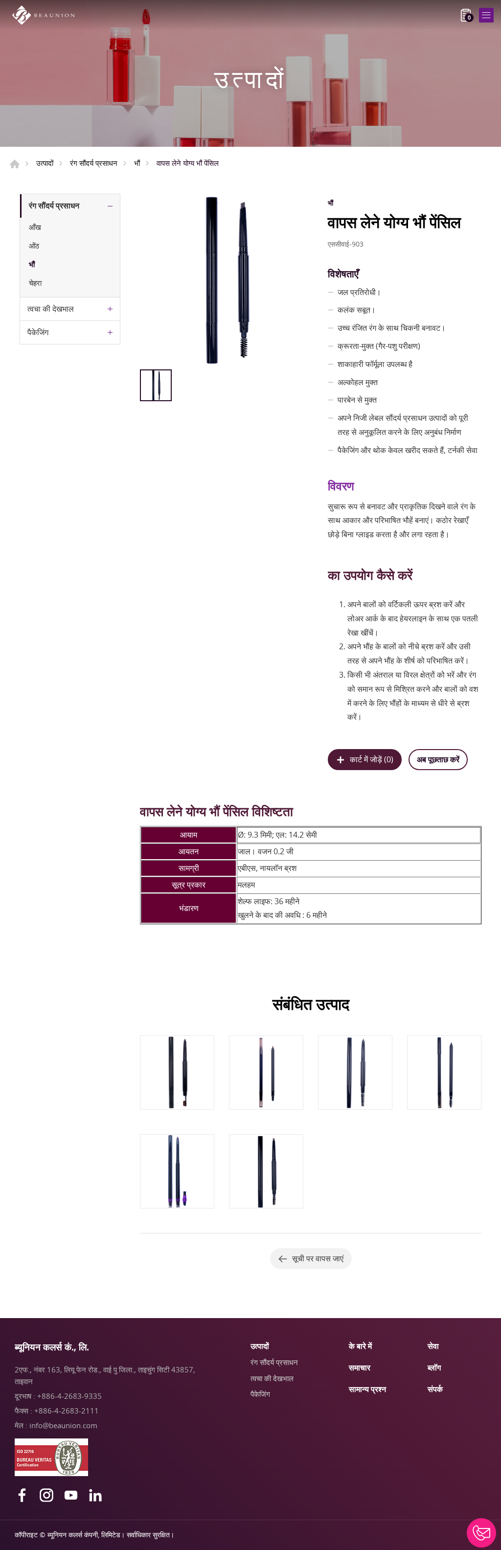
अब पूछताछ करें (438, 759)
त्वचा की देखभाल (50, 308)
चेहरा (35, 283)
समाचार (359, 1367)
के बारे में (360, 1346)
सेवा (433, 1346)
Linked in (95, 1495)
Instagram (46, 1495)
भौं (137, 163)
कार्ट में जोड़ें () (371, 759)
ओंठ (34, 246)
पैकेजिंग (37, 332)
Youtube (71, 1495)
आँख (35, 227)
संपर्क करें (481, 1533)
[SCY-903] (225, 279)
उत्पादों (44, 163)
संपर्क (435, 1389)
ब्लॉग (434, 1367)
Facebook (22, 1495)
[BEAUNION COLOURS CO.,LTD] (46, 15)
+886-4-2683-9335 (69, 1396)
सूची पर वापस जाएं (317, 1258)
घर (15, 164)
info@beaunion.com (63, 1425)
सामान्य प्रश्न (367, 1389)
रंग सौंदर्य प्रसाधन (93, 163)
